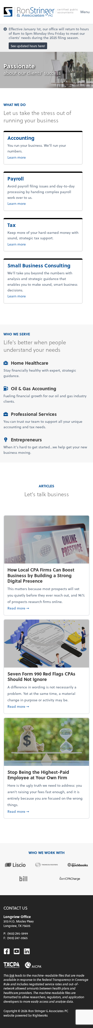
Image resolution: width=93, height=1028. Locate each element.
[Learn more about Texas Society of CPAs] (11, 965)
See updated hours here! (28, 45)
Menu (85, 11)
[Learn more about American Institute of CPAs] (33, 965)
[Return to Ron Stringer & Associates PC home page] (40, 11)
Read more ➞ (46, 608)
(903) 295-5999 (17, 933)
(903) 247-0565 (17, 938)
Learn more (32, 157)
